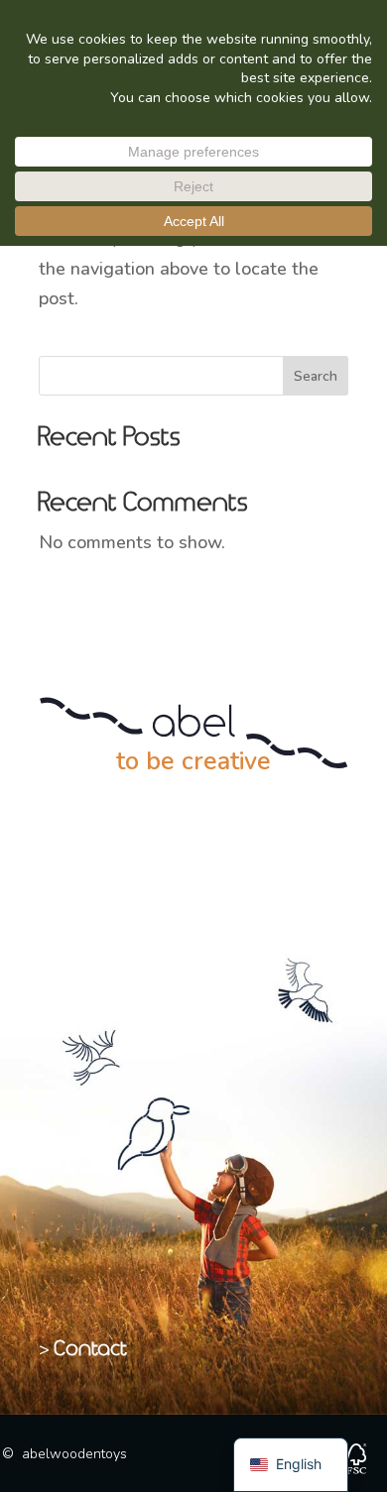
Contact (91, 1349)
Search (315, 376)
